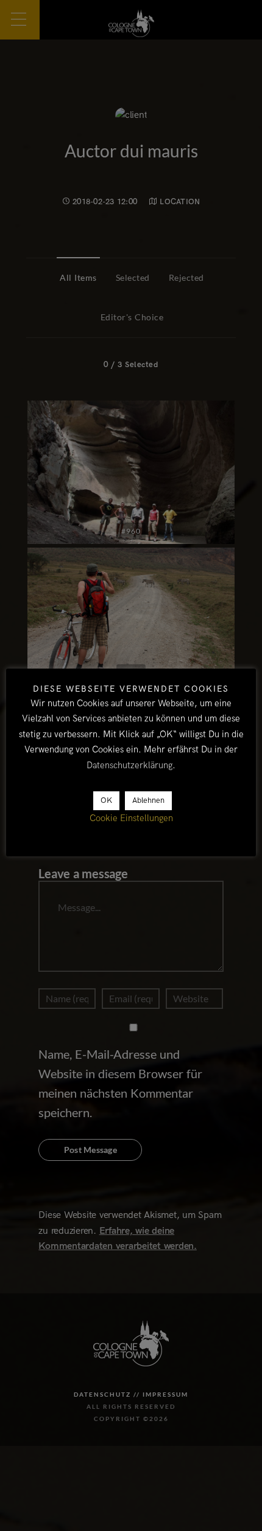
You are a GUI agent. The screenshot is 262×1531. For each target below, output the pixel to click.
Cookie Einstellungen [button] (131, 818)
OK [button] (106, 800)
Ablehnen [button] (148, 800)
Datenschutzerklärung (129, 765)
